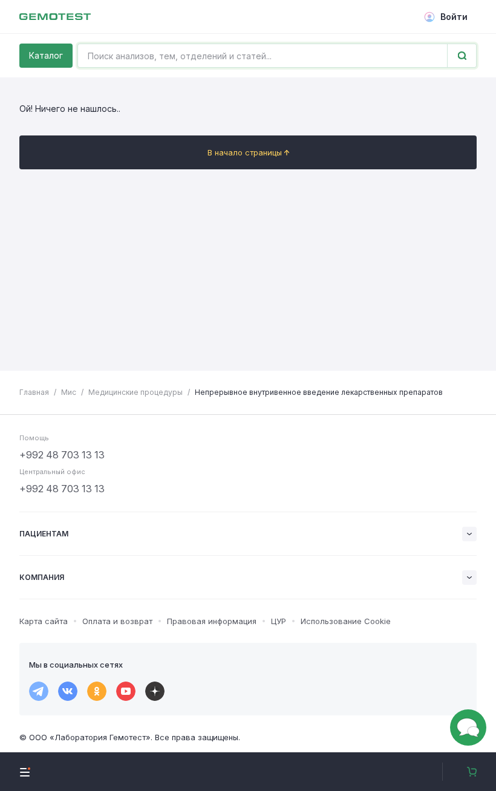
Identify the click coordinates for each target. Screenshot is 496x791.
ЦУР (278, 621)
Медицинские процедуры (135, 392)
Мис (68, 392)
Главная (34, 392)
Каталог (46, 55)
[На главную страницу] (55, 17)
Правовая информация (211, 621)
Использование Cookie (346, 621)
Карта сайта (43, 621)
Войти (454, 16)
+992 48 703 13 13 (62, 455)
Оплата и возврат (117, 621)
